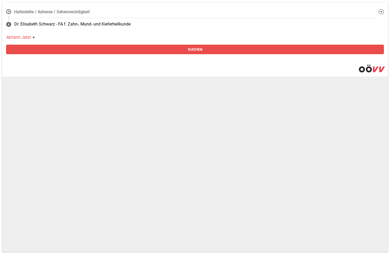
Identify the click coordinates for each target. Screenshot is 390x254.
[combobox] (195, 11)
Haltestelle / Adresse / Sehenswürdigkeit (52, 11)
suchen (195, 49)
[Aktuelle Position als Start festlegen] (381, 11)
